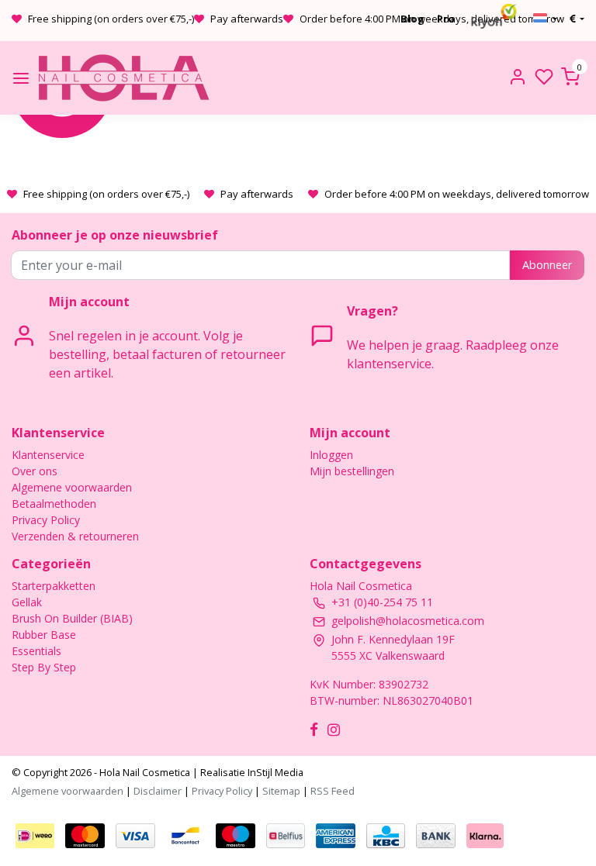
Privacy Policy (46, 519)
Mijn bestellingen (352, 471)
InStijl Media (274, 772)
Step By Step (44, 667)
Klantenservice (48, 454)
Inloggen (331, 454)
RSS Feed (332, 791)
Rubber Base (44, 634)
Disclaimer (157, 791)
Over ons (34, 471)
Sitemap (281, 791)
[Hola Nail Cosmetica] (123, 78)
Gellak (27, 602)
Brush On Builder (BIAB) (72, 618)
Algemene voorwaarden (72, 487)
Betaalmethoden (54, 503)
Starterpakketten (53, 585)
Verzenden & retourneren (75, 536)
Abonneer (547, 264)
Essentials (36, 650)
